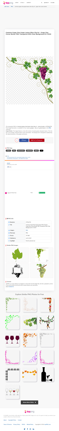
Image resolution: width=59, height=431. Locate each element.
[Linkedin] (33, 429)
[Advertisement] (29, 19)
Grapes (8, 150)
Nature (36, 150)
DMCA (23, 424)
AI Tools (22, 2)
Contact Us (11, 286)
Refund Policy (30, 424)
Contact (29, 2)
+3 (41, 150)
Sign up (47, 2)
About (5, 420)
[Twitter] (24, 429)
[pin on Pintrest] (17, 299)
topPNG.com (48, 424)
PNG (12, 6)
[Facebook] (27, 429)
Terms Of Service (8, 424)
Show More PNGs (28, 402)
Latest (16, 2)
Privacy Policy (16, 424)
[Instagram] (30, 429)
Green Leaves (21, 150)
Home (7, 6)
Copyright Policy (12, 420)
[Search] (41, 3)
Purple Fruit (29, 150)
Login (52, 2)
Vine (14, 150)
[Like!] (17, 140)
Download (43, 192)
